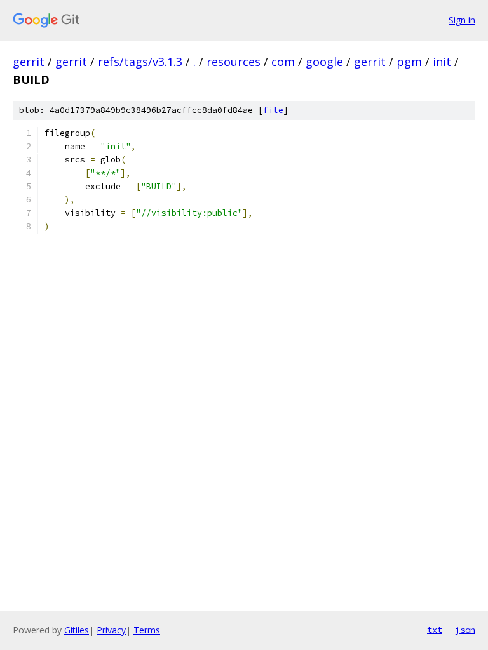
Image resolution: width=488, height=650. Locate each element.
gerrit (28, 61)
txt (434, 629)
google (324, 61)
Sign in (462, 20)
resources (234, 61)
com (283, 61)
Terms (146, 630)
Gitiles (76, 630)
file (273, 110)
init (442, 61)
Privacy (111, 630)
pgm (409, 61)
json (465, 629)
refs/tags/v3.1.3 (140, 61)
